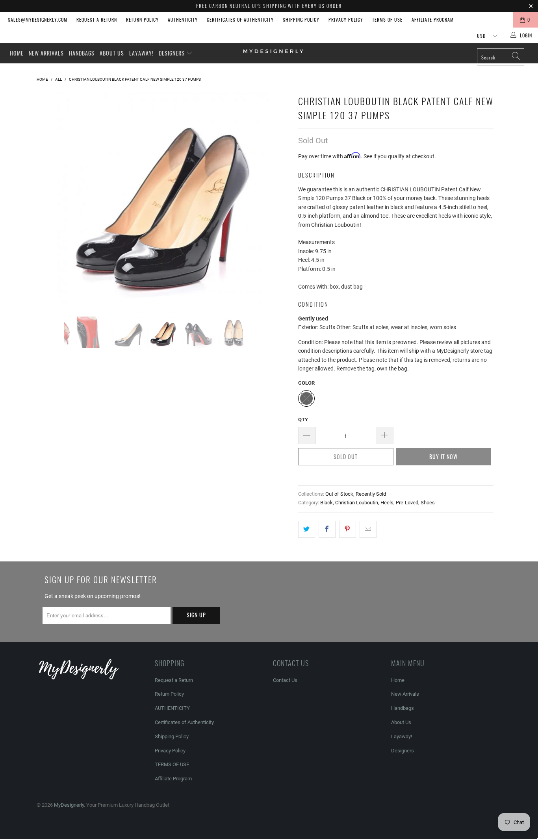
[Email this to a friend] (368, 529)
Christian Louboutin (356, 503)
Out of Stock (339, 494)
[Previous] (50, 198)
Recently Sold (371, 494)
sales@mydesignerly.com (37, 19)
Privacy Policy (345, 19)
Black (326, 503)
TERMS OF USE (387, 19)
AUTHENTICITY (183, 19)
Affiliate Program (433, 19)
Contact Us (285, 680)
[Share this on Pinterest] (347, 529)
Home (17, 53)
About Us (112, 53)
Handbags (82, 53)
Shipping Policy (301, 19)
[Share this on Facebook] (327, 529)
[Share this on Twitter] (306, 529)
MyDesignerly (69, 805)
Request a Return (96, 19)
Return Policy (142, 19)
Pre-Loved (407, 503)
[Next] (277, 198)
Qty (303, 419)
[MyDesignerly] (273, 50)
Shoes (428, 503)
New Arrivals (46, 53)
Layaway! (141, 53)
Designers (172, 53)
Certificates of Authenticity (240, 19)
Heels (386, 503)
